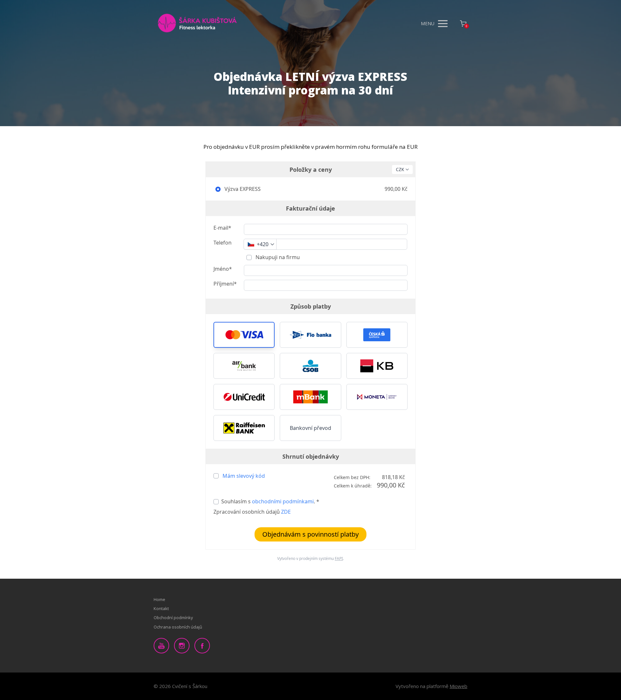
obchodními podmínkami (283, 501)
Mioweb (458, 686)
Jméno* (222, 268)
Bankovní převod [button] (310, 428)
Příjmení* (225, 283)
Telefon (222, 242)
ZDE (286, 511)
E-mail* (222, 227)
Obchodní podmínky (173, 617)
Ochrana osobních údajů (178, 627)
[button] (244, 335)
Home (159, 599)
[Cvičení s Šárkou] (197, 24)
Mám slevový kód (244, 475)
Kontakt (161, 608)
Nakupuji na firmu (277, 257)
